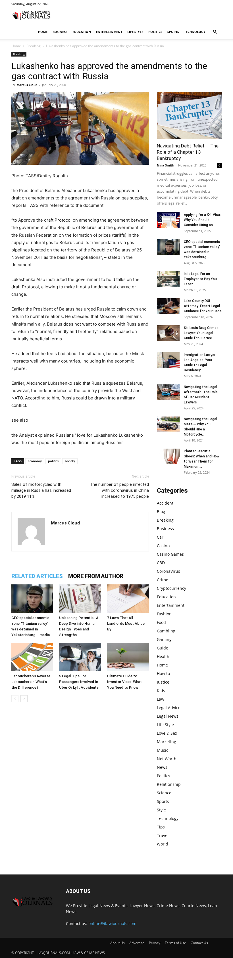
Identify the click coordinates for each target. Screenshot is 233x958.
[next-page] (24, 698)
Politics (155, 32)
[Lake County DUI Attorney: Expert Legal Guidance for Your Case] (168, 306)
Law (160, 699)
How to (163, 673)
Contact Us (199, 942)
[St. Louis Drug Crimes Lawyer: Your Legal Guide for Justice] (168, 333)
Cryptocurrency (171, 588)
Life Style (135, 32)
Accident (165, 503)
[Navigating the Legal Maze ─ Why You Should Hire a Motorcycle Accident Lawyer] (168, 424)
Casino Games (170, 554)
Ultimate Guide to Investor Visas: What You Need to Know (124, 682)
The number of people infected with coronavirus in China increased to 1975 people (119, 490)
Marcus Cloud (27, 85)
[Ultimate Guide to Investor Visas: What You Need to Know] (128, 657)
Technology (194, 32)
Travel (162, 835)
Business (60, 32)
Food (161, 622)
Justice (163, 682)
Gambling (166, 631)
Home (42, 32)
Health (163, 656)
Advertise (136, 942)
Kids (161, 690)
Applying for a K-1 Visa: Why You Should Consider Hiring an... (202, 220)
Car (160, 537)
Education (81, 32)
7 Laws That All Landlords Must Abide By (126, 623)
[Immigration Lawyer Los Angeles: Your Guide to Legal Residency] (168, 360)
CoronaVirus (168, 571)
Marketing (166, 741)
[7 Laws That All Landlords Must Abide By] (128, 598)
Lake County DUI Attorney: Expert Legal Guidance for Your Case (203, 306)
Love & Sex (167, 733)
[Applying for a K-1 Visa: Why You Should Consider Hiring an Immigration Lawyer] (168, 220)
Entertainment (109, 32)
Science (164, 792)
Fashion (164, 614)
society (70, 461)
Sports (173, 32)
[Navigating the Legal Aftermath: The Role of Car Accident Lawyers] (168, 392)
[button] (215, 32)
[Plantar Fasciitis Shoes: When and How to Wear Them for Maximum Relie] (168, 456)
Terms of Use (175, 942)
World (162, 844)
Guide (162, 648)
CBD (161, 562)
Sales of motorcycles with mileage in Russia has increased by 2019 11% (41, 490)
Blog (161, 511)
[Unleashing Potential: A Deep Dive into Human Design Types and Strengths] (80, 598)
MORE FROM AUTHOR (95, 576)
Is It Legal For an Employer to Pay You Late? (200, 279)
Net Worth (166, 758)
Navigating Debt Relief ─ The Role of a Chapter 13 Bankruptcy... (188, 152)
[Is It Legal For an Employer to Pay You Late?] (168, 279)
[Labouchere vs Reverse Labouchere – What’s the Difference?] (32, 657)
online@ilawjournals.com (112, 923)
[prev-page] (14, 698)
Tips (161, 827)
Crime (162, 579)
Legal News (167, 716)
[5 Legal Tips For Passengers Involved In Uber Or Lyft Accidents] (80, 657)
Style (161, 810)
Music (162, 750)
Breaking (33, 45)
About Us (117, 942)
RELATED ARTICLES (37, 576)
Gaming (164, 639)
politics (53, 461)
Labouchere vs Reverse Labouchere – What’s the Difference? (30, 682)
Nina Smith (165, 165)
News (162, 767)
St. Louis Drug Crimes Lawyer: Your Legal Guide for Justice (201, 333)
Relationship (169, 784)
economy (35, 461)
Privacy (154, 942)
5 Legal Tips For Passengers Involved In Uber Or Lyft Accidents (79, 682)
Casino (163, 545)
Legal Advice (168, 707)
